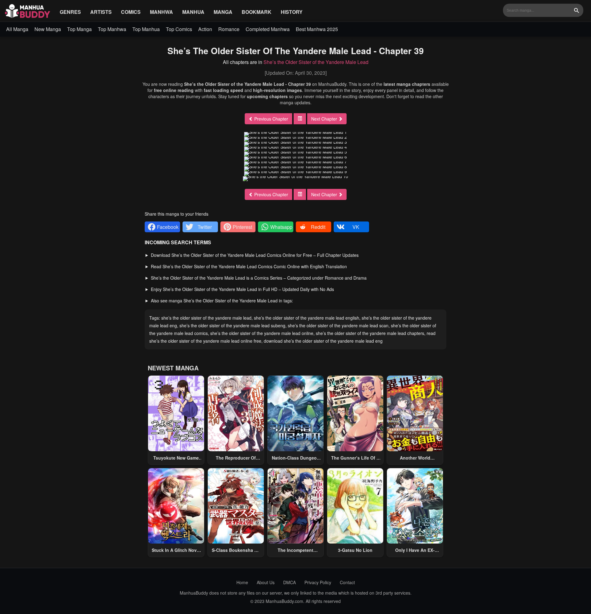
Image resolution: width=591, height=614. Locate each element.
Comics (131, 11)
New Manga (47, 29)
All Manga (17, 29)
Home (242, 582)
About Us (266, 582)
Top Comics (179, 29)
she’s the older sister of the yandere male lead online (261, 333)
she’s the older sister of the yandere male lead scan (338, 325)
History (292, 11)
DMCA (289, 582)
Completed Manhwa (268, 29)
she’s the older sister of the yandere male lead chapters (370, 333)
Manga (223, 11)
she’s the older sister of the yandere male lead (206, 318)
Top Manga (79, 29)
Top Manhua (146, 29)
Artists (101, 11)
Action (205, 29)
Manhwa (161, 11)
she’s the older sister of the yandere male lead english (306, 318)
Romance (228, 29)
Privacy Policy (317, 582)
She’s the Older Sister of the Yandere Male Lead (315, 62)
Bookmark (256, 11)
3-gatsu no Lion (355, 550)
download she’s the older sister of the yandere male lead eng (323, 341)
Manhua (193, 11)
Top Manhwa (112, 29)
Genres (70, 11)
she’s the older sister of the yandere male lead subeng (232, 325)
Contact (347, 582)
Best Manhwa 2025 (317, 29)
